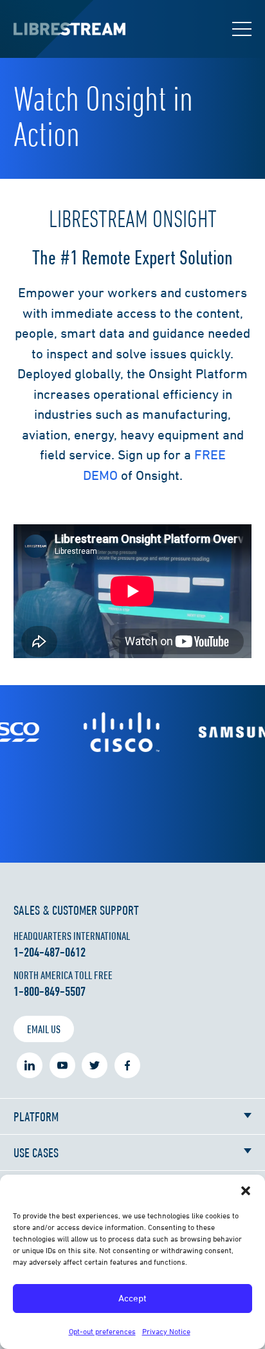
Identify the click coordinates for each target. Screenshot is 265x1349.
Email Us (43, 1029)
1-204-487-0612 (50, 952)
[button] (245, 1190)
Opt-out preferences (102, 1331)
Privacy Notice (166, 1331)
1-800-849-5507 (50, 991)
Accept (132, 1297)
